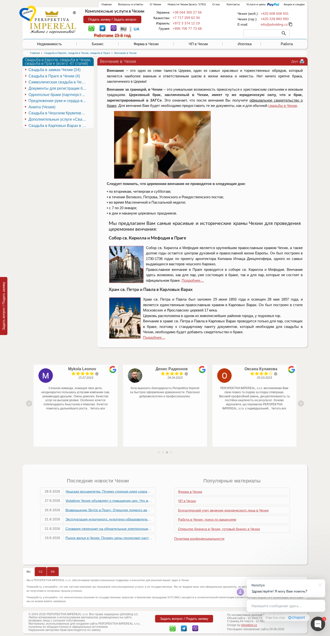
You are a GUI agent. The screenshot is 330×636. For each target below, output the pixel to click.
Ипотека (244, 44)
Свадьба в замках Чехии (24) (54, 70)
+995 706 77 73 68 (187, 28)
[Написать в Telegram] (102, 28)
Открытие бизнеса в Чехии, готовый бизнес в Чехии (219, 529)
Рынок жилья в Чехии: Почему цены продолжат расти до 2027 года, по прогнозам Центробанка (141, 538)
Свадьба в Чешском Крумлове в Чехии (58, 113)
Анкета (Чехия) (42, 107)
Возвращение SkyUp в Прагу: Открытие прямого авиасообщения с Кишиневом (128, 510)
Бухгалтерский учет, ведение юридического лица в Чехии (223, 510)
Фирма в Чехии (146, 44)
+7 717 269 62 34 (186, 18)
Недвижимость (49, 44)
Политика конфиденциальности (199, 538)
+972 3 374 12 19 (186, 23)
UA (136, 29)
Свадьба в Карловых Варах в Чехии (58, 126)
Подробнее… (193, 280)
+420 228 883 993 (275, 19)
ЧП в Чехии (198, 44)
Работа (287, 44)
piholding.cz (249, 625)
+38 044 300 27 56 (187, 12)
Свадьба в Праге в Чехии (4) (54, 76)
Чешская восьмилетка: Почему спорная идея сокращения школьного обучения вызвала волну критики (147, 491)
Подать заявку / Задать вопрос (112, 19)
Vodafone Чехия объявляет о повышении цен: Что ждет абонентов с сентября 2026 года (135, 501)
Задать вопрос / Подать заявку (4, 306)
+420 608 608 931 (275, 13)
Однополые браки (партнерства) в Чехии (58, 95)
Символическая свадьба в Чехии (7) (58, 82)
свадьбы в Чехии (282, 106)
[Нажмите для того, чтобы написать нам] (274, 24)
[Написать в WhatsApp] (91, 28)
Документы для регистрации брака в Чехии (58, 88)
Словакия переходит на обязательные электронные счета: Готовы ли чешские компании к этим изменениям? (152, 529)
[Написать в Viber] (113, 28)
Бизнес (98, 44)
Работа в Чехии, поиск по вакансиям (207, 519)
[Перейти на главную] (53, 22)
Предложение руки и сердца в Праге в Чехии (58, 101)
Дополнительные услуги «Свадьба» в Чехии (58, 119)
